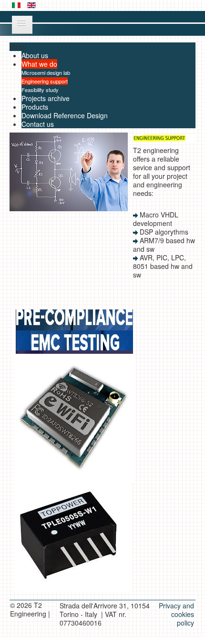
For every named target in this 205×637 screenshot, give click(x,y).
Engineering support (44, 81)
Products (34, 107)
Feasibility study (40, 89)
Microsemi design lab (45, 72)
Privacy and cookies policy (176, 614)
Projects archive (45, 98)
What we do (39, 64)
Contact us (37, 124)
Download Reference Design (64, 115)
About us (34, 55)
